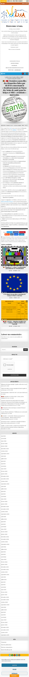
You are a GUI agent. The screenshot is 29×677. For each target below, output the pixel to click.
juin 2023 (3, 521)
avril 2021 (3, 587)
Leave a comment (18, 125)
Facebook (16, 232)
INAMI (2, 240)
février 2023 (4, 531)
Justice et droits (8, 77)
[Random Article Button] (23, 74)
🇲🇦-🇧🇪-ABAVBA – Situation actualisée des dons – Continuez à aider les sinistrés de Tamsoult (14, 323)
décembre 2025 (5, 448)
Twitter (10, 232)
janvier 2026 (4, 446)
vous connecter (10, 337)
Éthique (22, 251)
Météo (15, 254)
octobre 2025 (4, 451)
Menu (4, 3)
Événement (6, 252)
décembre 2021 (5, 567)
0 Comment (25, 265)
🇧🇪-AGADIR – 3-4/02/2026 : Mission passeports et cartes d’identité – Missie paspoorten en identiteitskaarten (13, 417)
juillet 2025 (4, 458)
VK (12, 234)
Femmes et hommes (22, 252)
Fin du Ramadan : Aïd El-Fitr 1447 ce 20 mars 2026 (13, 392)
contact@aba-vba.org (15, 61)
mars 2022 (3, 559)
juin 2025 (3, 461)
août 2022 (3, 546)
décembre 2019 (5, 627)
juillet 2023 (4, 519)
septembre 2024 (5, 483)
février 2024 (4, 501)
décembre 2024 (5, 476)
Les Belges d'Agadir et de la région (13, 240)
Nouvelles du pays (16, 77)
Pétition (6, 241)
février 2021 (4, 592)
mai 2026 (3, 436)
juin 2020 (3, 612)
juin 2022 (3, 551)
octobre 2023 (4, 511)
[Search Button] (27, 74)
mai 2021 (3, 584)
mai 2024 (3, 494)
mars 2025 (3, 468)
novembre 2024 (5, 478)
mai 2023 (3, 524)
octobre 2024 (4, 481)
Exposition (13, 252)
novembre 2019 (5, 630)
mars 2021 (3, 589)
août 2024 (3, 486)
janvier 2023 (4, 534)
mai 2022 (3, 554)
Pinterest (23, 232)
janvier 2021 (4, 594)
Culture (15, 249)
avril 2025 (3, 466)
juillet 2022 (4, 549)
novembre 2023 (5, 509)
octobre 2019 (4, 632)
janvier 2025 (4, 473)
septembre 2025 (5, 453)
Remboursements (13, 241)
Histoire (10, 254)
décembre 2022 (5, 536)
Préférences (14, 673)
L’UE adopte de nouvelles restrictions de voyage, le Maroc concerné (14, 294)
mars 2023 (3, 529)
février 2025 (4, 471)
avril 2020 (3, 617)
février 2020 (4, 622)
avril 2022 (3, 556)
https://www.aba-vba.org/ (7, 201)
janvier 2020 (4, 624)
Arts (4, 249)
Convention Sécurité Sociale (21, 237)
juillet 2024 (4, 488)
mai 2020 (3, 614)
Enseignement (15, 251)
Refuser (14, 669)
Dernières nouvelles (22, 238)
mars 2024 (3, 499)
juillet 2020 (4, 609)
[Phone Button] (12, 655)
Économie (8, 251)
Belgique (8, 237)
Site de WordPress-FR (6, 649)
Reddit (7, 234)
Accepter (14, 665)
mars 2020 (3, 619)
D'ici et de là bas (23, 249)
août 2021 (3, 577)
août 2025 (3, 456)
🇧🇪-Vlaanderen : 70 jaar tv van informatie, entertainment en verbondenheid (14, 267)
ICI (10, 128)
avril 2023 (3, 526)
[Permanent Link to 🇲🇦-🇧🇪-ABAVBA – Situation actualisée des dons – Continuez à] (14, 310)
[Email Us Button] (10, 655)
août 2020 (3, 607)
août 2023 (3, 516)
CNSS (12, 237)
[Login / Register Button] (17, 655)
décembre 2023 (5, 506)
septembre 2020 (5, 604)
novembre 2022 (5, 539)
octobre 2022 (4, 541)
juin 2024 (3, 491)
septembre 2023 (5, 514)
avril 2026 (3, 438)
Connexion (3, 642)
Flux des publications (6, 644)
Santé (22, 77)
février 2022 (4, 562)
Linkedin (22, 234)
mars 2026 (3, 441)
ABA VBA (3, 125)
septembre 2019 (5, 635)
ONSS (2, 241)
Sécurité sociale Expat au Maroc (14, 78)
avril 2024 (3, 496)
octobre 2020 (4, 602)
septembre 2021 (5, 574)
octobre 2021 (4, 572)
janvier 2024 (4, 504)
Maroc (23, 240)
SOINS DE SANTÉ (22, 241)
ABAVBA (6, 304)
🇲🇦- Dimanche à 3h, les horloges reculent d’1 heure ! (13, 407)
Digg (17, 234)
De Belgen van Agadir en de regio (9, 238)
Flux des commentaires (6, 647)
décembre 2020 (5, 597)
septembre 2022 (5, 544)
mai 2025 (3, 463)
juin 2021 (3, 582)
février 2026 (4, 443)
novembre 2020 (5, 599)
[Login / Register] (25, 74)
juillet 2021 (3, 579)
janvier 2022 (4, 564)
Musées (20, 254)
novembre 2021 (5, 569)
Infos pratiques (7, 278)
